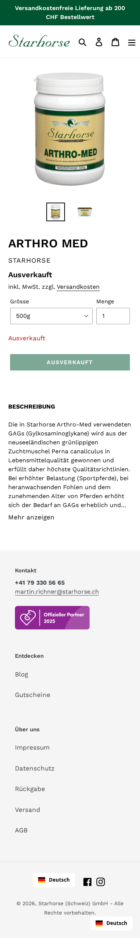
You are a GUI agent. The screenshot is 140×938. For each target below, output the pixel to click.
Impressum (32, 747)
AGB (21, 830)
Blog (21, 674)
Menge (105, 301)
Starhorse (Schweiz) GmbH (73, 903)
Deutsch (59, 879)
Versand (27, 809)
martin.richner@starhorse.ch (57, 591)
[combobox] (54, 880)
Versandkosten (78, 286)
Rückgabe (30, 788)
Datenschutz (35, 768)
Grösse (19, 301)
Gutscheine (32, 694)
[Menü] (132, 41)
